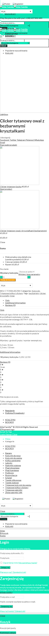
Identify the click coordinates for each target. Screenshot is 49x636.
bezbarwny (34, 293)
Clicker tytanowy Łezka (11, 186)
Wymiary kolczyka (9, 273)
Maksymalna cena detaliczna (18, 258)
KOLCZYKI (10, 419)
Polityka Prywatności (14, 413)
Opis (7, 300)
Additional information (15, 303)
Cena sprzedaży (12, 262)
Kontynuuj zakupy (8, 632)
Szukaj (3, 519)
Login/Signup (6, 434)
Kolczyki (36, 291)
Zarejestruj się (6, 606)
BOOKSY (9, 422)
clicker (43, 293)
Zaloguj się (5, 567)
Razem (8, 264)
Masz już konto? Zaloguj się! (12, 611)
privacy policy (6, 592)
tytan (12, 296)
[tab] (27, 300)
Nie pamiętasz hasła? (27, 562)
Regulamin (10, 410)
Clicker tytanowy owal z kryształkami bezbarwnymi (23, 230)
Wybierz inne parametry (29, 274)
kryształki (4, 296)
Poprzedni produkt (8, 145)
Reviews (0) (10, 305)
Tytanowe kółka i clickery (11, 293)
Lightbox (4, 114)
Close (14, 434)
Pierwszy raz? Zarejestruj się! (13, 572)
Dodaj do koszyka (8, 280)
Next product (6, 189)
